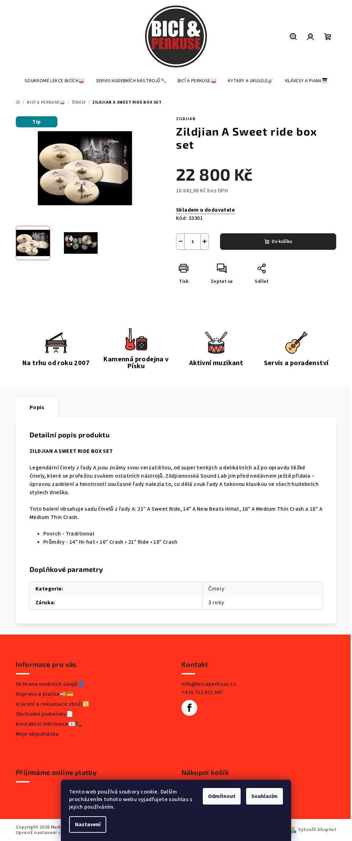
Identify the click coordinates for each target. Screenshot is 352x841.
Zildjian (185, 119)
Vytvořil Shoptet (317, 829)
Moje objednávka (37, 734)
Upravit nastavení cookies (46, 832)
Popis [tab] (37, 407)
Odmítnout (221, 796)
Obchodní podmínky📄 (44, 714)
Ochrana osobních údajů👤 (50, 684)
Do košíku (282, 241)
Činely (216, 589)
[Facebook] (189, 708)
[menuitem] (54, 81)
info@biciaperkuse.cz (209, 684)
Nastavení (87, 824)
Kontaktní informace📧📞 (49, 724)
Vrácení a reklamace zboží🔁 (52, 704)
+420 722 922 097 (202, 692)
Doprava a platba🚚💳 (45, 694)
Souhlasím (264, 796)
